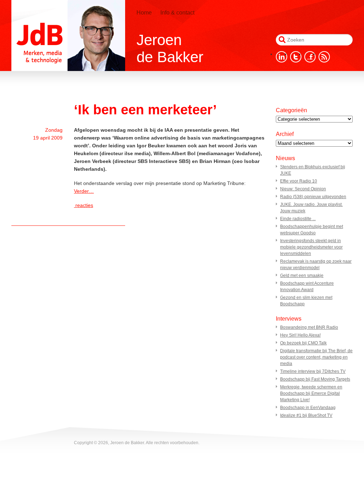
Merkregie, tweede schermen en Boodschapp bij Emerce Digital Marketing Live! (311, 393)
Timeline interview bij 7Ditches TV (313, 371)
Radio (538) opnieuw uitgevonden (313, 196)
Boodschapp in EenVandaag (308, 407)
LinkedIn (281, 56)
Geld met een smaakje (301, 275)
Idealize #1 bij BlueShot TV (306, 415)
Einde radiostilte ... (298, 218)
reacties (83, 205)
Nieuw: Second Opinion (303, 188)
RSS (324, 56)
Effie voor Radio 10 (298, 181)
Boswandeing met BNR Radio (309, 327)
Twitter (295, 56)
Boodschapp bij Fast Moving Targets (315, 379)
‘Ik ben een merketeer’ (145, 109)
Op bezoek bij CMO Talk (303, 342)
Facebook (310, 56)
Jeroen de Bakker (68, 35)
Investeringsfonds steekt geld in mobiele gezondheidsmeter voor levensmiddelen (311, 247)
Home (144, 13)
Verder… (84, 191)
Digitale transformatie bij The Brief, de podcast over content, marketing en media (316, 357)
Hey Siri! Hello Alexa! (300, 335)
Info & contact (177, 13)
